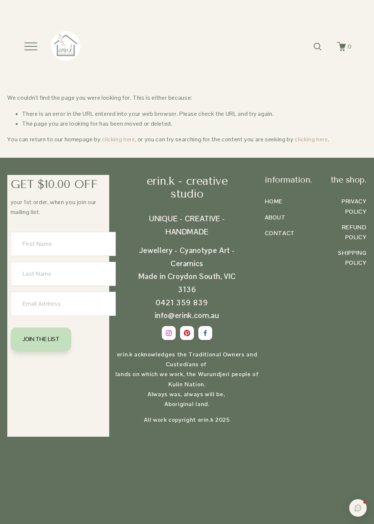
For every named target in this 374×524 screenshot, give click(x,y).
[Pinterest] (187, 333)
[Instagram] (169, 333)
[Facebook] (205, 333)
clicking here (118, 139)
